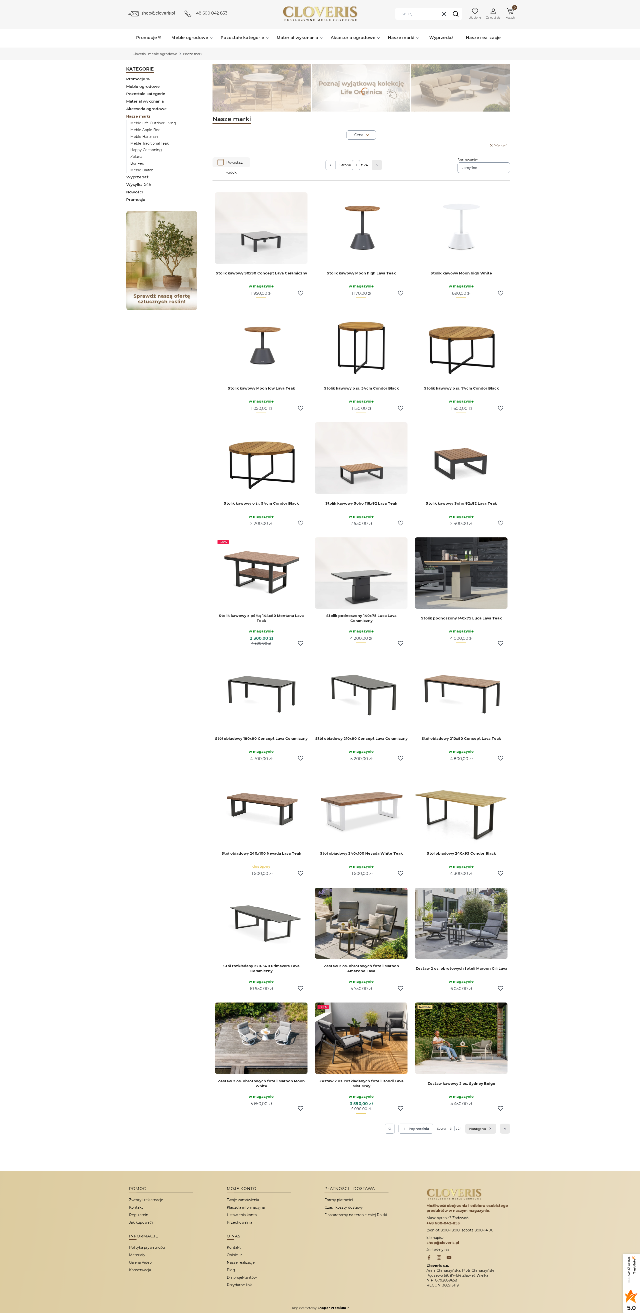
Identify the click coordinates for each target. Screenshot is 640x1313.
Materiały (137, 1255)
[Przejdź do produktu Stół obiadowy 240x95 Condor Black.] (461, 808)
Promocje (135, 199)
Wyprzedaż (137, 177)
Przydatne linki (239, 1285)
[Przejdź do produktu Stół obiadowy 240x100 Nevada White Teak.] (361, 808)
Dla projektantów (242, 1277)
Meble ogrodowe (143, 86)
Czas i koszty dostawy (343, 1207)
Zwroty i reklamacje (146, 1200)
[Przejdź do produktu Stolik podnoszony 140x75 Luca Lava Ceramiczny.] (361, 573)
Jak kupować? (141, 1222)
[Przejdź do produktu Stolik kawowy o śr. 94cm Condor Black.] (261, 458)
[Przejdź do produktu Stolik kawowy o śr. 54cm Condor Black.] (361, 343)
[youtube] (449, 1258)
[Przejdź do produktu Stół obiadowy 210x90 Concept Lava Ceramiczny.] (361, 693)
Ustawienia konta (242, 1215)
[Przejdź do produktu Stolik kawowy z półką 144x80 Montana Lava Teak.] (261, 573)
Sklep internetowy (318, 1308)
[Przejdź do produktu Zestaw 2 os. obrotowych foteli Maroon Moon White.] (261, 1038)
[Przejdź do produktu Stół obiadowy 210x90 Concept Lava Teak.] (461, 693)
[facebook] (429, 1258)
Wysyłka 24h (138, 184)
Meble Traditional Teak (149, 143)
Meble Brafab (142, 170)
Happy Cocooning (146, 150)
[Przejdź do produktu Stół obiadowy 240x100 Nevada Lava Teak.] (261, 808)
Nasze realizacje (241, 1262)
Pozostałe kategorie (145, 93)
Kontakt (136, 1207)
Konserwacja (140, 1270)
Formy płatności (338, 1200)
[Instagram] (439, 1258)
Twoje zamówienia (243, 1200)
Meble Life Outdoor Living (153, 123)
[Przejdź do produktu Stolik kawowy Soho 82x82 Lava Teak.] (461, 458)
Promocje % (138, 79)
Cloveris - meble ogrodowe (154, 54)
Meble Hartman (144, 136)
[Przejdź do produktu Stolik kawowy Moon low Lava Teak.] (261, 343)
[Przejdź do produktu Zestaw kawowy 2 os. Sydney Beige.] (461, 1038)
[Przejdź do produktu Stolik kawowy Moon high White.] (461, 228)
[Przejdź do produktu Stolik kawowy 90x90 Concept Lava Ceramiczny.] (261, 228)
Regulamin (138, 1215)
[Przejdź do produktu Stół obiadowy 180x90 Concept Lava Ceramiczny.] (261, 693)
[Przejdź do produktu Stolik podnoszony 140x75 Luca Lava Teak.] (461, 573)
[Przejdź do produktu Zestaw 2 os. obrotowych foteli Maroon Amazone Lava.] (361, 923)
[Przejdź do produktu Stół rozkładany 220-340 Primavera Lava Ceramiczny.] (261, 923)
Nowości (134, 192)
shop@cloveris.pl (158, 13)
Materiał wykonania (145, 101)
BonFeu (137, 163)
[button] (455, 14)
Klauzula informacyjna (246, 1207)
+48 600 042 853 (211, 13)
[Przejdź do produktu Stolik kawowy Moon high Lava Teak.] (361, 228)
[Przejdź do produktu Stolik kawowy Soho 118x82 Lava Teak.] (361, 458)
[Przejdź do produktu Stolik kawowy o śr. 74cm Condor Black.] (461, 343)
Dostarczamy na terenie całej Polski (355, 1215)
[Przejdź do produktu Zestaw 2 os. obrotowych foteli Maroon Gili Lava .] (461, 923)
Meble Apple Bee (145, 130)
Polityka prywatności (147, 1247)
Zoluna (136, 156)
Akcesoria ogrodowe (146, 108)
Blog (231, 1270)
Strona (345, 165)
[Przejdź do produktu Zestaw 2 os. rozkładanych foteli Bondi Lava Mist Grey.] (361, 1038)
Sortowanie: (468, 160)
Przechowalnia (239, 1222)
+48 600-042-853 (443, 1223)
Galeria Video (140, 1262)
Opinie (233, 1255)
